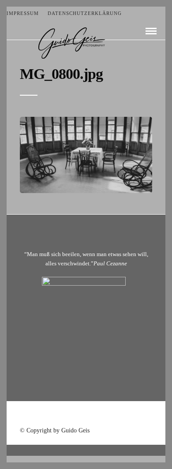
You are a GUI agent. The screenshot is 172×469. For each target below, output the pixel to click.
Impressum (23, 13)
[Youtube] (86, 414)
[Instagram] (108, 414)
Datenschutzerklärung (85, 13)
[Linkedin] (97, 414)
